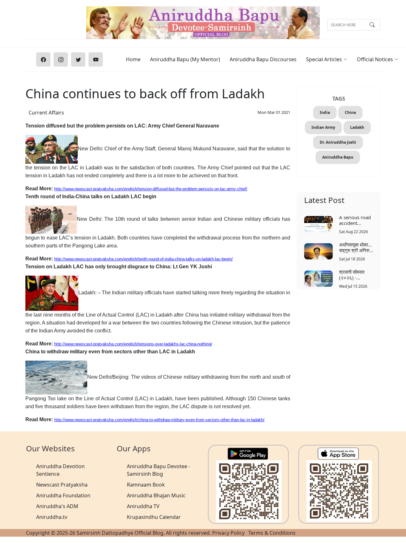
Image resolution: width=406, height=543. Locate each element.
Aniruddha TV (143, 506)
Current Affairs (46, 112)
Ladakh (357, 127)
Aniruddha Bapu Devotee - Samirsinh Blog (158, 470)
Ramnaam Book (146, 484)
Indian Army (323, 127)
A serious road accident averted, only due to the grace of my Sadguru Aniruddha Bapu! (355, 220)
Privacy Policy (228, 532)
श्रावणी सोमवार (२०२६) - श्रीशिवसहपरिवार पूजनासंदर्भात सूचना (355, 274)
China (350, 112)
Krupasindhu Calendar (154, 517)
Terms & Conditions (272, 532)
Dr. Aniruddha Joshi (338, 142)
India (325, 112)
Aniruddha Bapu (337, 157)
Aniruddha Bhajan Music (156, 495)
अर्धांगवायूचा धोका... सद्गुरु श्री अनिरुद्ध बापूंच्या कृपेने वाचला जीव (355, 247)
